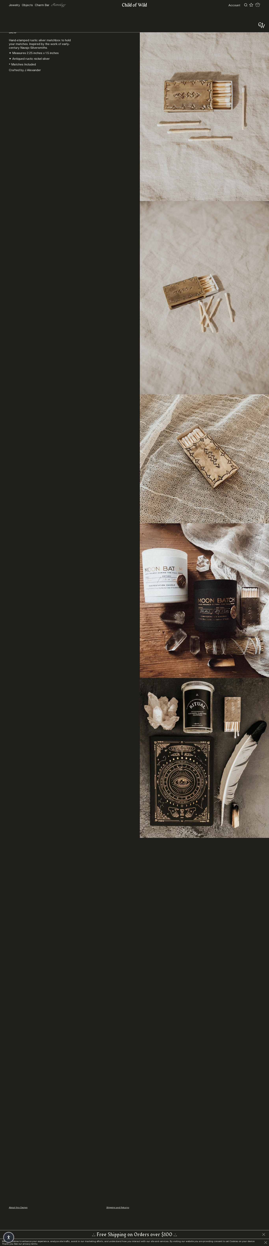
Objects (27, 5)
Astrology (58, 5)
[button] (8, 1237)
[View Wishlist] (251, 5)
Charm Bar (42, 5)
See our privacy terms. (26, 1243)
